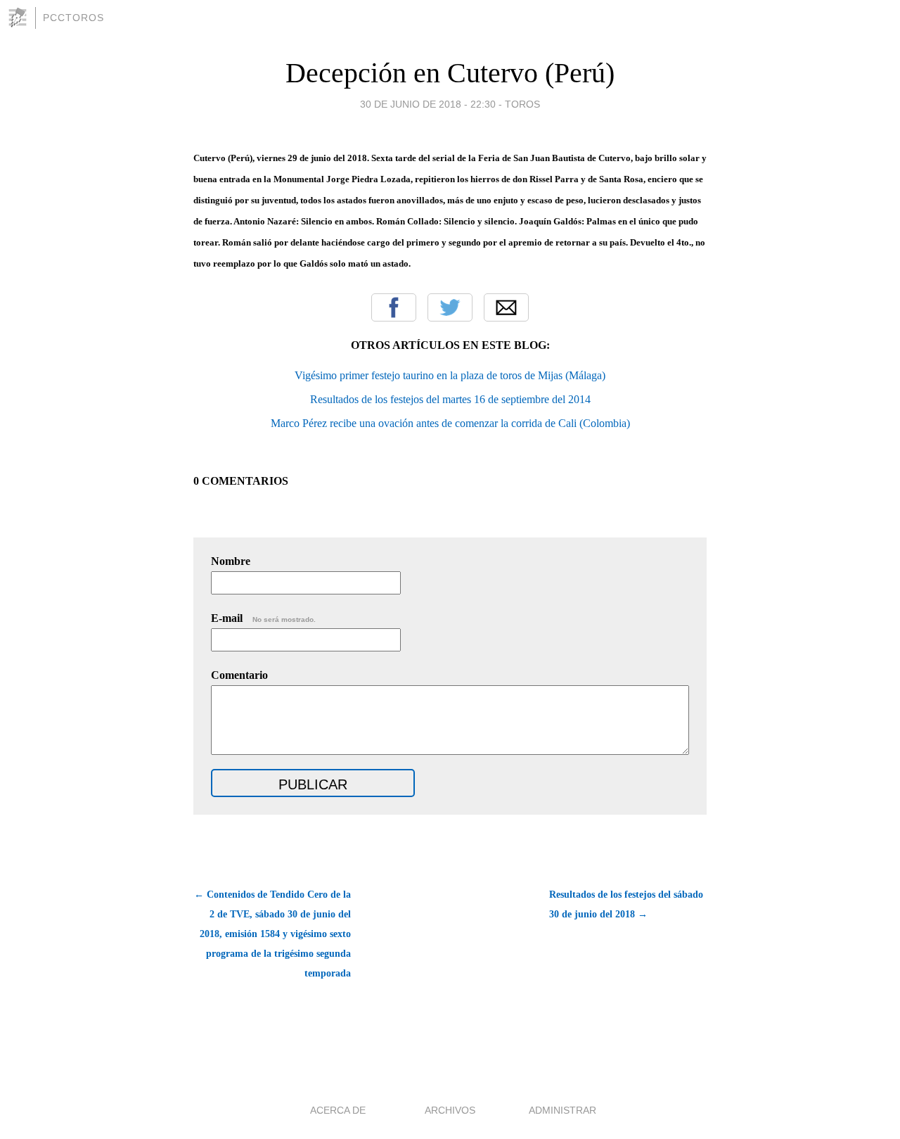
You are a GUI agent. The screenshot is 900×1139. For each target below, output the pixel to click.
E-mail (263, 618)
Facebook (393, 307)
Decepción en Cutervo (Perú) (450, 73)
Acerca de (338, 1110)
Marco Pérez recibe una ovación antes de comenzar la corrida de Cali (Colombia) (450, 423)
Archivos (450, 1110)
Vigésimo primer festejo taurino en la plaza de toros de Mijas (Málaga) (450, 375)
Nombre (230, 561)
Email (506, 307)
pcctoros (73, 17)
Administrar (562, 1110)
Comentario (239, 675)
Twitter (450, 307)
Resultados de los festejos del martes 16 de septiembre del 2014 (450, 399)
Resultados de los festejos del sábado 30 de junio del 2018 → (626, 904)
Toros (522, 104)
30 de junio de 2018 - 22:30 (428, 104)
